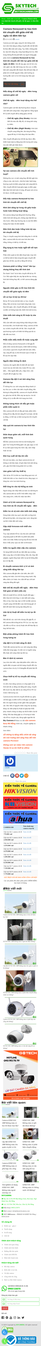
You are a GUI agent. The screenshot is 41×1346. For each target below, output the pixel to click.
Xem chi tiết (27, 832)
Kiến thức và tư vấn (13, 19)
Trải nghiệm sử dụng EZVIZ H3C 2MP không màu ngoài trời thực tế (10, 1187)
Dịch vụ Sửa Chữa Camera (13, 1280)
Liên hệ (6, 1236)
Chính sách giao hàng (11, 1244)
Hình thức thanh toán (11, 1258)
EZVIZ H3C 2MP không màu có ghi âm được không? (19, 941)
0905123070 (15, 1207)
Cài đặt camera (9, 1273)
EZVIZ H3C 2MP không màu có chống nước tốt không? (31, 1187)
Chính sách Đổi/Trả (10, 1254)
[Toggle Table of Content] (21, 84)
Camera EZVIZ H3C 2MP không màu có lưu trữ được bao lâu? (10, 1122)
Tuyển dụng (8, 1229)
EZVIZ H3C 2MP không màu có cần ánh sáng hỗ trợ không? (29, 1165)
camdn (17, 39)
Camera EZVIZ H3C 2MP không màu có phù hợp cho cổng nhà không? (9, 1165)
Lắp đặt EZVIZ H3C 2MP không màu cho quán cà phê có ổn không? (10, 1144)
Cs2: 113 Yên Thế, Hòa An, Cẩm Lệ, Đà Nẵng (18, 1204)
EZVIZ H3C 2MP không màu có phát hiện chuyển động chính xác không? (30, 1144)
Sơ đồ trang (8, 1232)
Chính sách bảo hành (11, 1248)
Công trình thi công (10, 1276)
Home (4, 19)
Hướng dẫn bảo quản (11, 1251)
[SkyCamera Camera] (20, 8)
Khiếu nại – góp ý (10, 1226)
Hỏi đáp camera (9, 1266)
